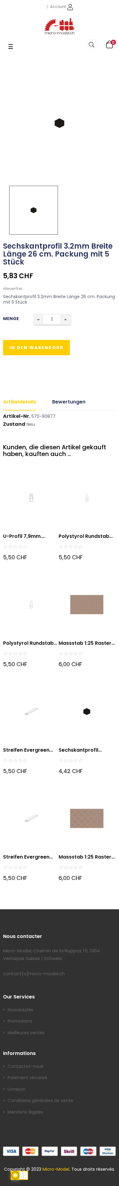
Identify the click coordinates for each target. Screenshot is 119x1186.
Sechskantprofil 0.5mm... (78, 750)
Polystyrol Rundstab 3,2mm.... (28, 643)
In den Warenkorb (36, 348)
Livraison (17, 1089)
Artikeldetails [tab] (19, 401)
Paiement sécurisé (27, 1078)
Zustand (14, 424)
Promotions (20, 1021)
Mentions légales (25, 1112)
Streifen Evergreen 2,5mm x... (26, 750)
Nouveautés (20, 1010)
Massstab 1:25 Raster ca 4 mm (85, 643)
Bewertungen (68, 401)
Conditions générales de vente (40, 1101)
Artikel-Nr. (16, 416)
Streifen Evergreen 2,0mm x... (26, 857)
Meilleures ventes (26, 1033)
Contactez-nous (25, 1066)
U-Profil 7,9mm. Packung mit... (22, 536)
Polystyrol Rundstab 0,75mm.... (84, 536)
